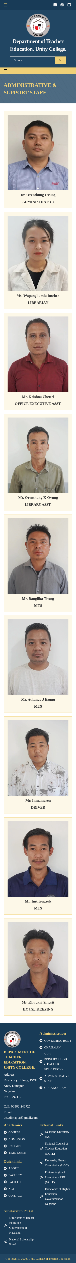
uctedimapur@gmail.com (21, 1117)
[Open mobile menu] (5, 4)
